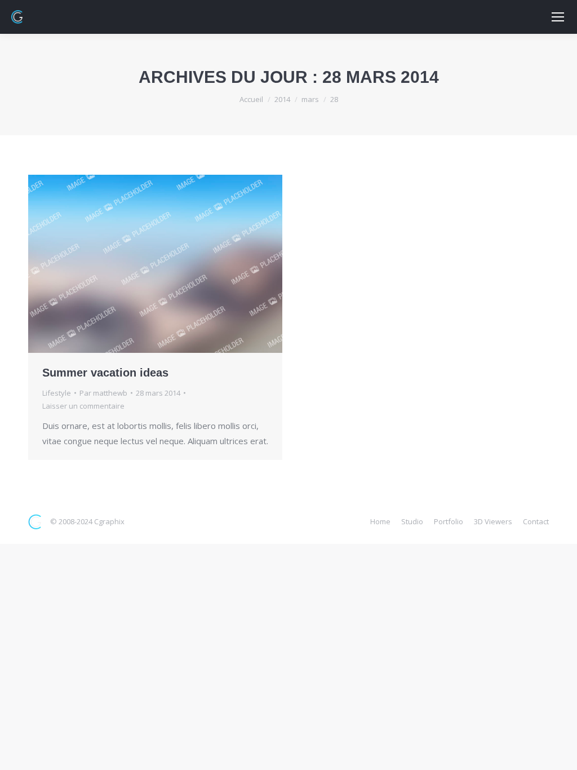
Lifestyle (56, 393)
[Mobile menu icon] (558, 17)
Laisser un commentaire (83, 406)
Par (103, 393)
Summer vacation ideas (105, 372)
